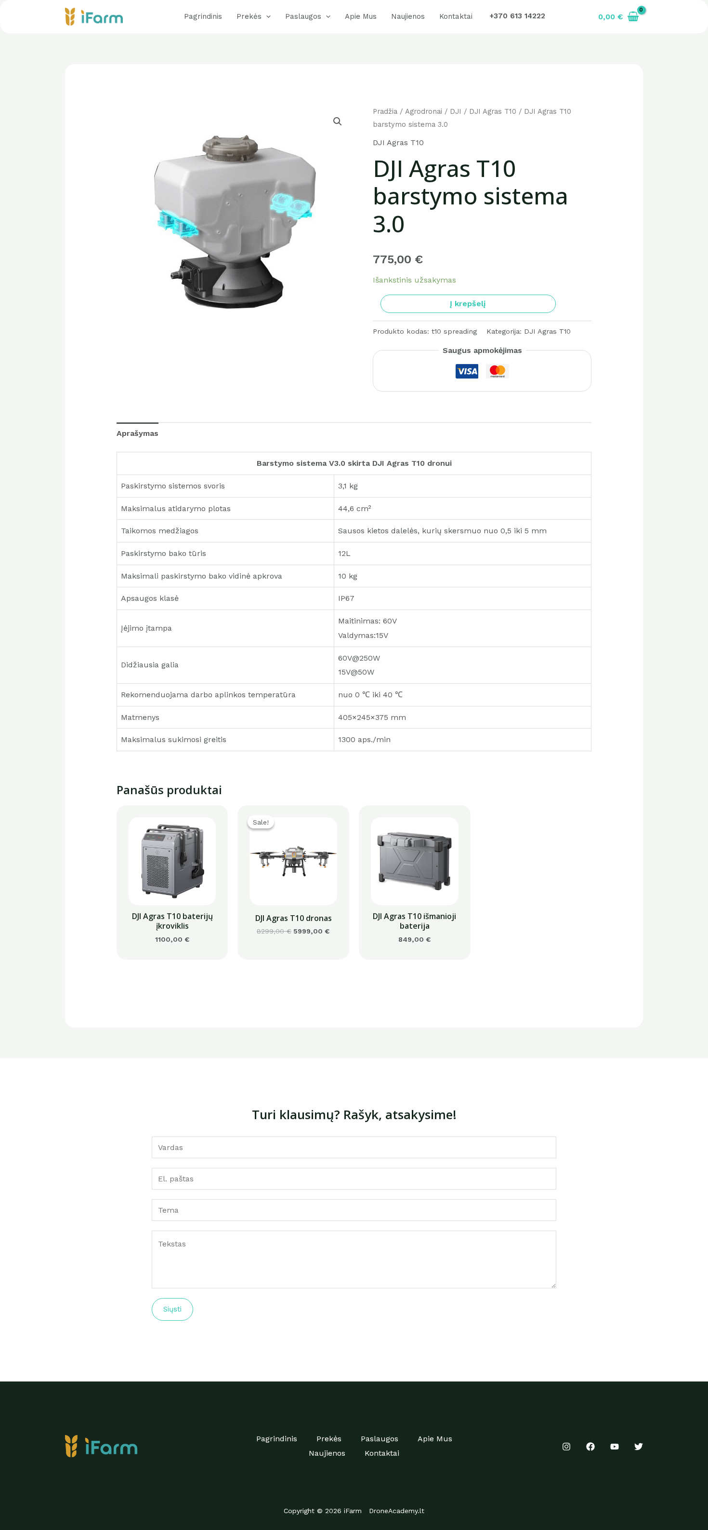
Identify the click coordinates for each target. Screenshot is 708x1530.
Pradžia (385, 111)
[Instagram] (566, 1446)
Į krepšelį (468, 303)
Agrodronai (423, 111)
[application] (266, 16)
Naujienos (408, 16)
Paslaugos (303, 16)
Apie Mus (361, 16)
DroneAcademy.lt (396, 1511)
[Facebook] (590, 1446)
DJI (455, 111)
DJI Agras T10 (492, 111)
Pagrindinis (203, 16)
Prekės (249, 16)
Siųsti (172, 1309)
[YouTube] (614, 1446)
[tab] (137, 433)
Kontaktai (455, 16)
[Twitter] (638, 1446)
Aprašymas (137, 433)
